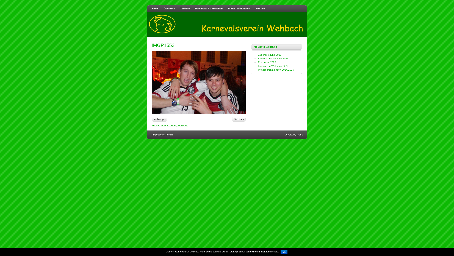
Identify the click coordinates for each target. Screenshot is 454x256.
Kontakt (260, 8)
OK (284, 252)
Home (155, 8)
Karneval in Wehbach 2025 (273, 66)
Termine (185, 8)
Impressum (159, 134)
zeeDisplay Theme (294, 135)
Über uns (169, 8)
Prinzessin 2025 (267, 62)
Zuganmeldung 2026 (269, 54)
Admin (169, 134)
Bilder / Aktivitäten (239, 8)
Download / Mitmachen (209, 8)
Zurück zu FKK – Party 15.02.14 (170, 125)
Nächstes (239, 119)
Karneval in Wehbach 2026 (273, 58)
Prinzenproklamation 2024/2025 (276, 69)
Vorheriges (159, 119)
